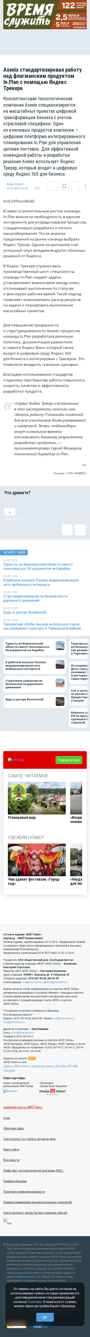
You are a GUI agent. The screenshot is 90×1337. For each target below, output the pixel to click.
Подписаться (69, 760)
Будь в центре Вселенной (24, 699)
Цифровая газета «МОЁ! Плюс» (23, 1107)
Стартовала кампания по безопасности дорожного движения (24, 684)
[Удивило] (52, 507)
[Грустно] (66, 507)
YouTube (60, 1066)
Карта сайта (11, 1149)
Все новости (11, 1160)
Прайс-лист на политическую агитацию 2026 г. (33, 1170)
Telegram (9, 1070)
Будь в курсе (15, 184)
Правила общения (15, 1181)
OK (45, 1317)
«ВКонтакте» (22, 1066)
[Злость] (80, 507)
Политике (35, 1302)
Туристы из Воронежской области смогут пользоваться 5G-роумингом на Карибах (27, 647)
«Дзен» (7, 1066)
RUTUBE (73, 1066)
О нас (6, 1118)
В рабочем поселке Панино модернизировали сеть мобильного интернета (25, 665)
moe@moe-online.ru (57, 982)
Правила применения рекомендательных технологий (37, 1202)
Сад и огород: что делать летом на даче (29, 1139)
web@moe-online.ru (33, 982)
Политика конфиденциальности (24, 1191)
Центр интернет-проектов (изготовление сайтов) (35, 1213)
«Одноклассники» (42, 1066)
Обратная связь (13, 1128)
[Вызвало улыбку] (23, 507)
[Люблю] (38, 507)
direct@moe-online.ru (22, 1032)
